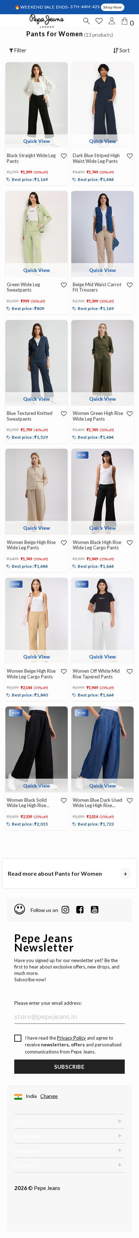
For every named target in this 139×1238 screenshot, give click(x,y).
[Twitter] (94, 909)
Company (26, 1150)
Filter (19, 50)
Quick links (28, 1135)
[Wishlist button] (99, 21)
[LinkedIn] (65, 909)
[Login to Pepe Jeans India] (111, 21)
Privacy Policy (71, 1038)
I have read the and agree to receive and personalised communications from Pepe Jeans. (73, 1045)
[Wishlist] (61, 156)
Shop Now (112, 7)
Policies (24, 1165)
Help (20, 1121)
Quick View (36, 141)
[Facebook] (80, 909)
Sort (124, 50)
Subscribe (69, 1066)
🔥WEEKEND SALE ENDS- (42, 6)
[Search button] (86, 21)
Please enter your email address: (48, 1003)
